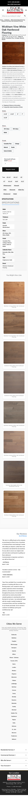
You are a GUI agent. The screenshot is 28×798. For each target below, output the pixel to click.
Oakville (14, 651)
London (14, 667)
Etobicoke (14, 634)
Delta (14, 723)
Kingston (14, 674)
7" (22, 114)
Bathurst (14, 739)
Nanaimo (14, 700)
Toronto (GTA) (14, 660)
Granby (14, 706)
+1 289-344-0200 (16, 786)
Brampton (14, 647)
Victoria (14, 690)
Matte (5, 132)
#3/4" (16, 181)
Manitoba (14, 703)
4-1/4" (12, 114)
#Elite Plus (21, 189)
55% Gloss (15, 129)
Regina (14, 719)
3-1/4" (5, 117)
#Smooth (16, 185)
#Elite (4, 189)
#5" (21, 177)
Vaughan (14, 641)
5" (17, 114)
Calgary (14, 680)
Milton (14, 654)
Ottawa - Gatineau (14, 657)
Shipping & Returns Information (12, 105)
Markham (14, 638)
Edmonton (14, 677)
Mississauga (14, 644)
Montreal (14, 710)
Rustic (13, 147)
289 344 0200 (15, 2)
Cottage (17, 143)
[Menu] (3, 10)
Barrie (14, 664)
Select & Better (8, 151)
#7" (4, 181)
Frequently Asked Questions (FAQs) (13, 107)
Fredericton (14, 736)
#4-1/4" (16, 177)
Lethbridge (14, 683)
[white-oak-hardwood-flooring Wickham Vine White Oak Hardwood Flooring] (13, 53)
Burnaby (14, 696)
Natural (6, 147)
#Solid (15, 194)
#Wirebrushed (7, 185)
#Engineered (6, 194)
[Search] (25, 15)
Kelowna (14, 726)
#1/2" (22, 181)
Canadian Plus (7, 143)
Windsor (14, 670)
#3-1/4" (10, 181)
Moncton (14, 732)
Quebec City (14, 713)
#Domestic (12, 189)
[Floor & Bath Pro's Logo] (15, 10)
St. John (14, 729)
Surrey (14, 693)
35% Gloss (6, 129)
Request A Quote (10, 169)
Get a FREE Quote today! (14, 4)
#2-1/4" (9, 177)
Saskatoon (14, 716)
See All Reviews (23, 536)
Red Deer (14, 687)
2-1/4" (5, 114)
